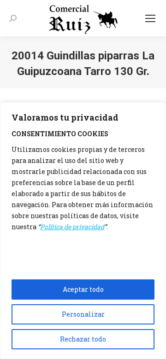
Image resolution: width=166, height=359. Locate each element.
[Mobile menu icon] (150, 18)
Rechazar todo (83, 339)
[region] (83, 230)
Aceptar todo (83, 289)
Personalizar (83, 314)
